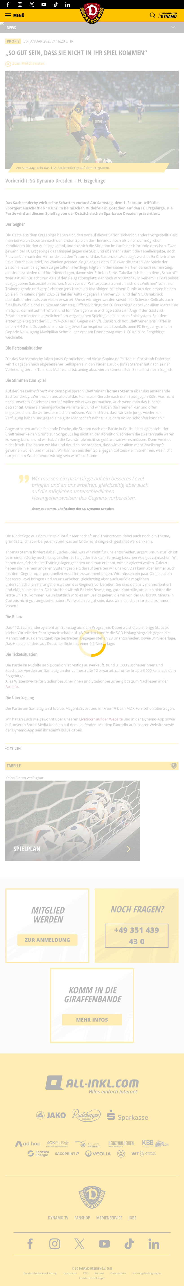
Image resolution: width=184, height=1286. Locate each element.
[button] (152, 15)
